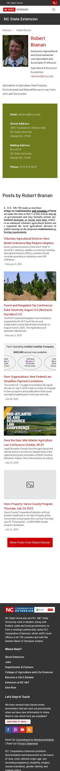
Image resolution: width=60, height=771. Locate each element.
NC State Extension (21, 19)
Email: (14, 114)
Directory (7, 30)
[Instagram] (15, 729)
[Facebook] (8, 729)
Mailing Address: (20, 145)
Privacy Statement (27, 743)
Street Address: (20, 123)
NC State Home (15, 3)
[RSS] (29, 729)
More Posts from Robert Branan (30, 542)
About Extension (14, 657)
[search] (55, 3)
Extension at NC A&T (17, 682)
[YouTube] (22, 729)
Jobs (8, 662)
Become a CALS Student (19, 677)
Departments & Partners (19, 667)
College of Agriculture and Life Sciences (29, 672)
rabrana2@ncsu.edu (42, 76)
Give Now (10, 687)
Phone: (14, 166)
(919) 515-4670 (28, 166)
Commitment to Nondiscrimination (35, 739)
